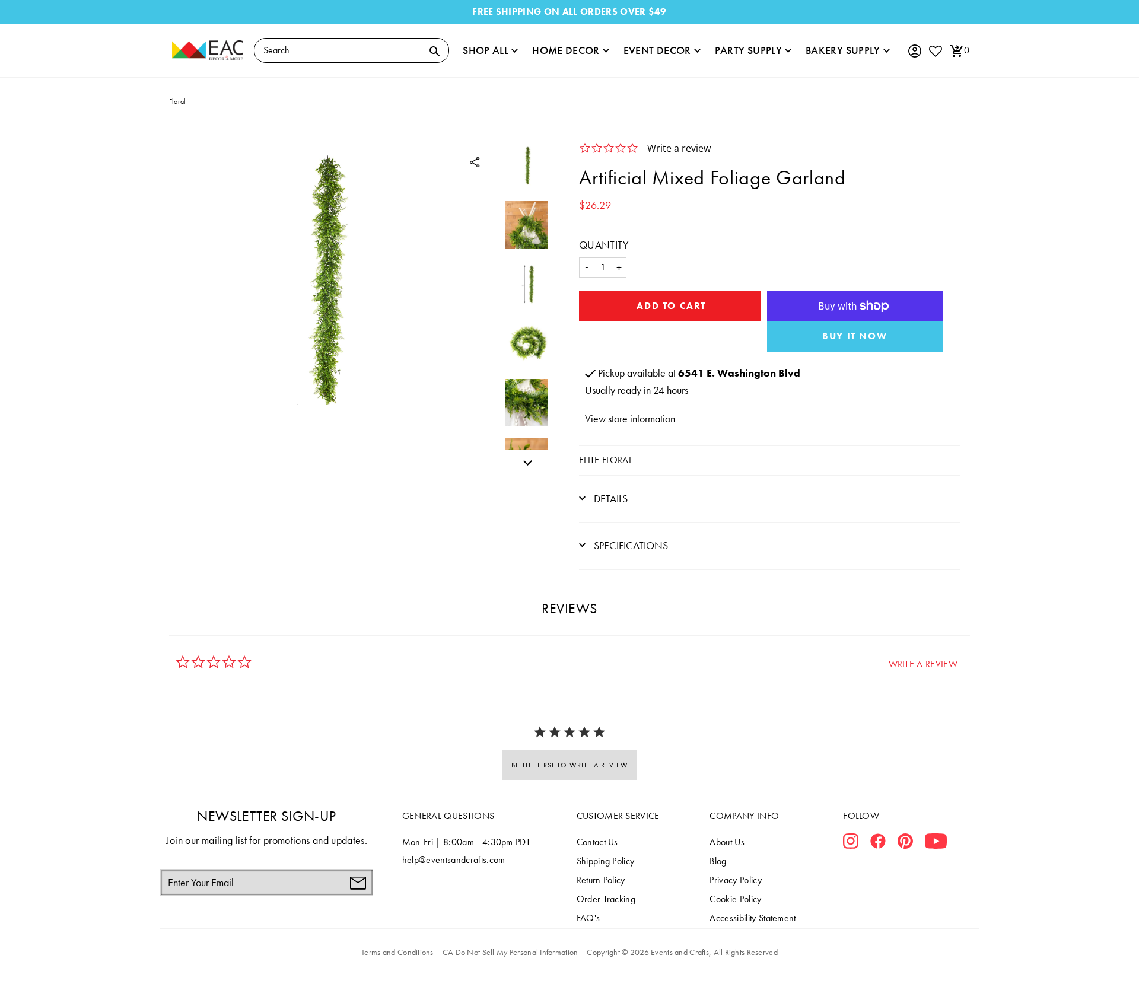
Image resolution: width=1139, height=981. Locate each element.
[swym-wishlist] (935, 50)
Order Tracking (606, 899)
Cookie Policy (735, 899)
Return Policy (601, 880)
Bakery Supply (843, 50)
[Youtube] (936, 843)
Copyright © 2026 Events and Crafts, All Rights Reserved (682, 952)
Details (609, 498)
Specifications (629, 545)
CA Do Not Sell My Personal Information (510, 952)
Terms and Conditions (397, 952)
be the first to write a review (569, 765)
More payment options (855, 336)
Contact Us (597, 842)
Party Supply (748, 50)
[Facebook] (878, 843)
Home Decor (566, 50)
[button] (923, 664)
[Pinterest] (905, 843)
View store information (630, 418)
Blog (718, 861)
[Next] (524, 461)
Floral (177, 101)
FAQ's (588, 918)
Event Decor (657, 50)
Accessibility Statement (753, 918)
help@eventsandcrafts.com (453, 859)
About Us (727, 842)
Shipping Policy (606, 861)
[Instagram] (850, 843)
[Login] (914, 51)
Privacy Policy (735, 880)
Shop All (485, 50)
